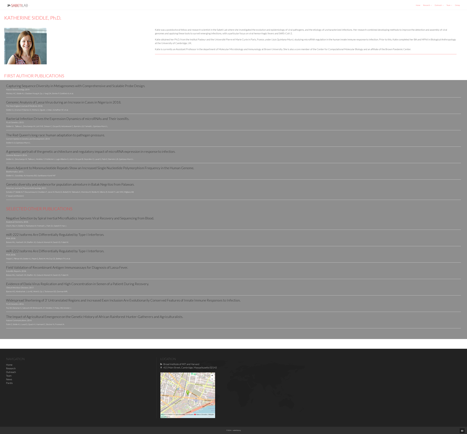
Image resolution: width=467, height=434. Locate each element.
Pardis (9, 382)
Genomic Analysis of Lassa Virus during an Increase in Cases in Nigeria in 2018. (63, 102)
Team (8, 375)
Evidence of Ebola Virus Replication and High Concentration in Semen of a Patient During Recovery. (77, 284)
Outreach (11, 372)
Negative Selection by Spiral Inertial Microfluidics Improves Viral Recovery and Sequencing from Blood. (80, 218)
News (9, 379)
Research (11, 368)
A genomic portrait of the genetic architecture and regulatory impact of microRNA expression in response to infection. (90, 151)
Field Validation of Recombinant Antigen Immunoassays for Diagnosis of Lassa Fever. (67, 267)
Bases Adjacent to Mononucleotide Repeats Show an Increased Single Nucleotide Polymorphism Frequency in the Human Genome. (100, 168)
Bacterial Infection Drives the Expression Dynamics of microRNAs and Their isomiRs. (67, 119)
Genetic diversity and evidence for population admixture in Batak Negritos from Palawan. (70, 184)
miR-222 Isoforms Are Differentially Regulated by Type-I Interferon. (55, 234)
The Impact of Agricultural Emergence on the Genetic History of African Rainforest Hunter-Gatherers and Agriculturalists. (94, 317)
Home (9, 364)
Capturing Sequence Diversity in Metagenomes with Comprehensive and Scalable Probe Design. (75, 86)
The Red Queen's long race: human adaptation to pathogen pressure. (55, 135)
